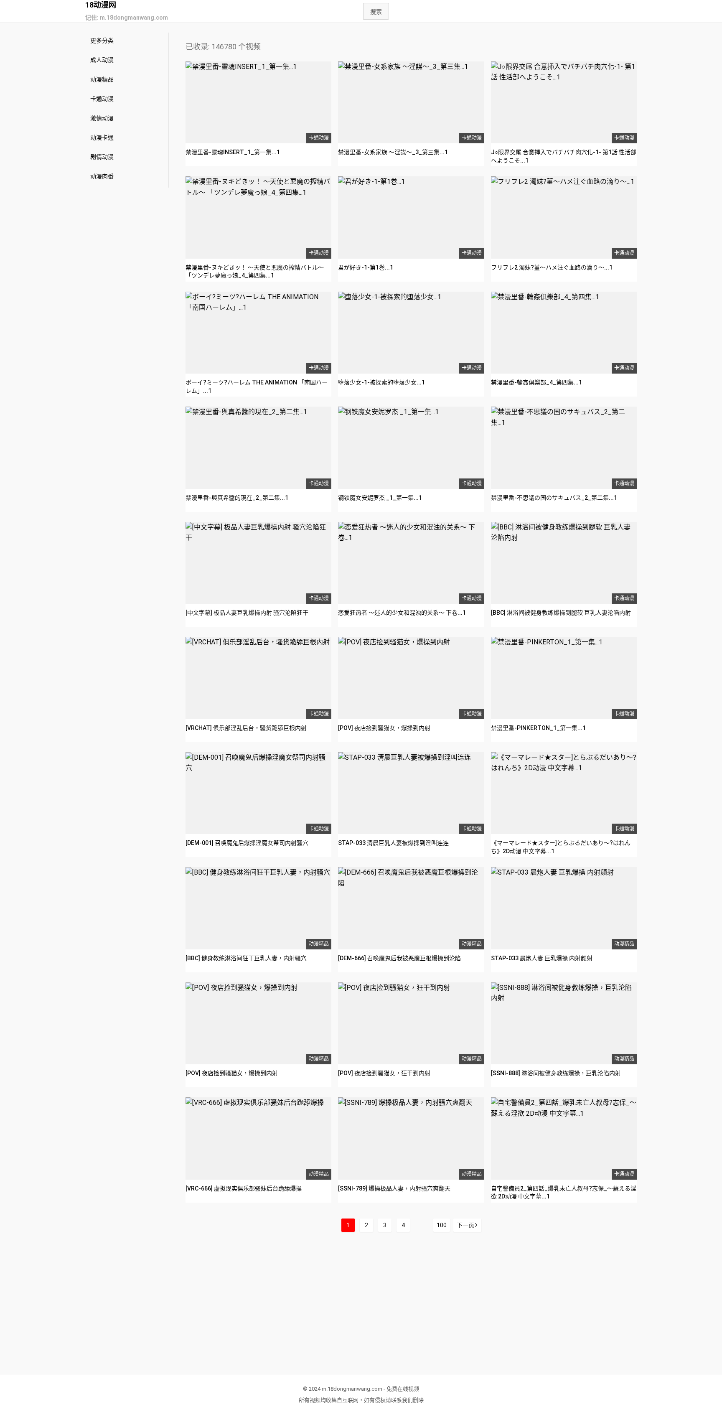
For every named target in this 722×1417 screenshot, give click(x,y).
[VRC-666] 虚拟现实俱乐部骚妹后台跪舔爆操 (244, 1188)
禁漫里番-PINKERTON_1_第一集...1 (538, 728)
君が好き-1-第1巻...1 (365, 267)
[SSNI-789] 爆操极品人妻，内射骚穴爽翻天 (394, 1188)
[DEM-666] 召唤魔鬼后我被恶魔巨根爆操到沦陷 (399, 958)
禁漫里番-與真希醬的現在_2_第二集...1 (237, 497)
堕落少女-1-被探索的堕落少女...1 (381, 382)
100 (442, 1225)
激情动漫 (102, 118)
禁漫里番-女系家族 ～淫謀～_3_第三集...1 (393, 152)
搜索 (376, 11)
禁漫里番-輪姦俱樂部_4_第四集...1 (536, 382)
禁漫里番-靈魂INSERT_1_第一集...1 (233, 152)
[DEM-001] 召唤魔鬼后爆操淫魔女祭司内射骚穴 (247, 843)
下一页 (465, 1225)
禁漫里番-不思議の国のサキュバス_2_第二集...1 (554, 497)
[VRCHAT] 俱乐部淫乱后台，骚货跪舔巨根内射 (246, 728)
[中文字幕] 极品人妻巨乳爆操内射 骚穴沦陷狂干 (247, 612)
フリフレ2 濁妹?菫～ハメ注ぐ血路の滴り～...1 (552, 267)
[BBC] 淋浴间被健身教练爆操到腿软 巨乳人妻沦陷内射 (561, 612)
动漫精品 (102, 79)
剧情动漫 (102, 156)
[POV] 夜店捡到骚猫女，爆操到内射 (384, 728)
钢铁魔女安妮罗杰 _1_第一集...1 (380, 497)
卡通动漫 (102, 98)
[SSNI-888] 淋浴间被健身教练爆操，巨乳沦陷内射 (556, 1073)
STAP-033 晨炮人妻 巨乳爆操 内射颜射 (541, 958)
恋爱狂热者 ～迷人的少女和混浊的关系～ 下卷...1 (402, 612)
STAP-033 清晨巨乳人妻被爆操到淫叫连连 (393, 843)
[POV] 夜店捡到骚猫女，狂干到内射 (384, 1073)
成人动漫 (102, 59)
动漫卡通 (102, 137)
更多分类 (102, 40)
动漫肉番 (102, 176)
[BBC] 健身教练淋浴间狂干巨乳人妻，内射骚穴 (246, 958)
